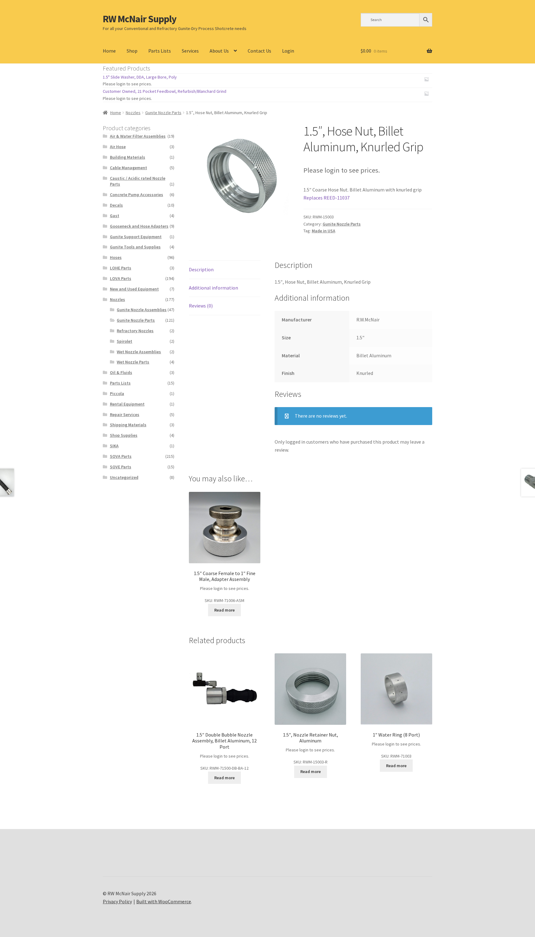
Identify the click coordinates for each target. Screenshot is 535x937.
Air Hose (118, 146)
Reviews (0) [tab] (201, 306)
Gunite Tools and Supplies (135, 247)
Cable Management (128, 167)
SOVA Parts (121, 456)
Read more (224, 610)
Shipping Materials (128, 425)
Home (109, 51)
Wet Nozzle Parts (133, 362)
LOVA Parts (120, 278)
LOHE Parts (120, 268)
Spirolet (124, 341)
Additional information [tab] (213, 288)
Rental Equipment (127, 404)
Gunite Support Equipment (136, 236)
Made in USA (323, 231)
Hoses (116, 257)
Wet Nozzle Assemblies (139, 352)
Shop (132, 51)
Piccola (117, 393)
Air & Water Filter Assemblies (138, 136)
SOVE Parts (120, 467)
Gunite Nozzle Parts (163, 112)
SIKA (114, 446)
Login (288, 51)
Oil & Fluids (121, 372)
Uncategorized (124, 477)
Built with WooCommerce (163, 901)
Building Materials (127, 157)
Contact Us (259, 51)
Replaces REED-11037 (326, 198)
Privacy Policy (117, 901)
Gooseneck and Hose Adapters (139, 226)
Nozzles (133, 112)
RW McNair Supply (139, 19)
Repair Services (124, 414)
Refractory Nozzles (135, 330)
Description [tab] (201, 269)
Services (190, 51)
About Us (219, 51)
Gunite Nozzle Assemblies (142, 309)
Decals (116, 205)
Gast (114, 215)
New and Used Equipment (134, 289)
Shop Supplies (123, 435)
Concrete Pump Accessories (136, 194)
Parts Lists (159, 51)
